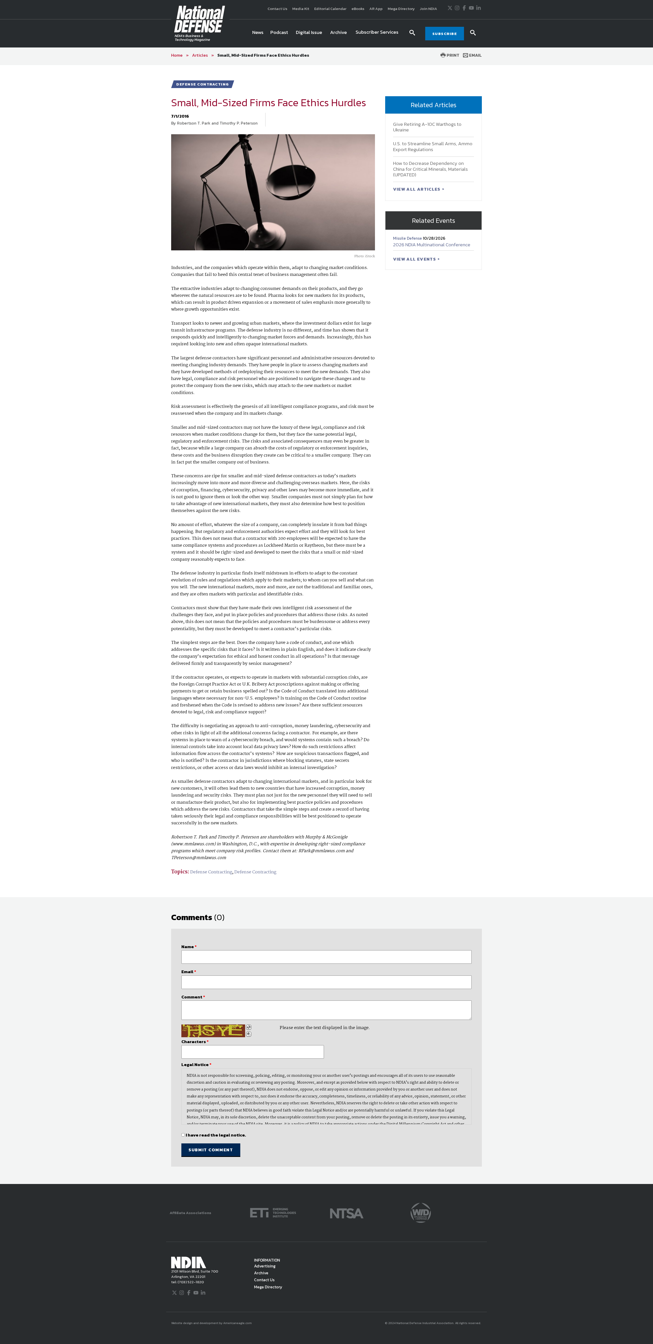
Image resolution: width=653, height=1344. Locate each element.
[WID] (420, 1212)
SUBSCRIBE (444, 33)
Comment (193, 997)
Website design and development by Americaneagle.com (212, 1323)
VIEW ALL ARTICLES (417, 189)
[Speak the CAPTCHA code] (248, 1034)
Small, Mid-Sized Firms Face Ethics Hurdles (263, 55)
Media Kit (300, 8)
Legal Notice (196, 1064)
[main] (326, 624)
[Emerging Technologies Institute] (273, 1212)
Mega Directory (401, 8)
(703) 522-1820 (190, 1282)
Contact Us (277, 8)
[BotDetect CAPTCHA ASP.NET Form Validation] (213, 1030)
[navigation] (326, 33)
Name (189, 946)
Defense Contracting (211, 872)
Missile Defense (408, 238)
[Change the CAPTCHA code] (248, 1027)
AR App (376, 8)
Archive (261, 1273)
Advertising (264, 1266)
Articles (200, 55)
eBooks (357, 8)
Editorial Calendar (330, 8)
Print (452, 55)
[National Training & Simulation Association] (346, 1212)
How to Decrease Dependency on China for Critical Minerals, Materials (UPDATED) (430, 169)
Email (475, 55)
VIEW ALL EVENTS (415, 259)
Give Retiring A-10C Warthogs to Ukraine (427, 127)
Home (177, 55)
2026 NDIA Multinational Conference (431, 244)
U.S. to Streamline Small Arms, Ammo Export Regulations (432, 146)
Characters (195, 1041)
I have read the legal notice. (216, 1135)
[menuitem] (258, 33)
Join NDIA (428, 8)
